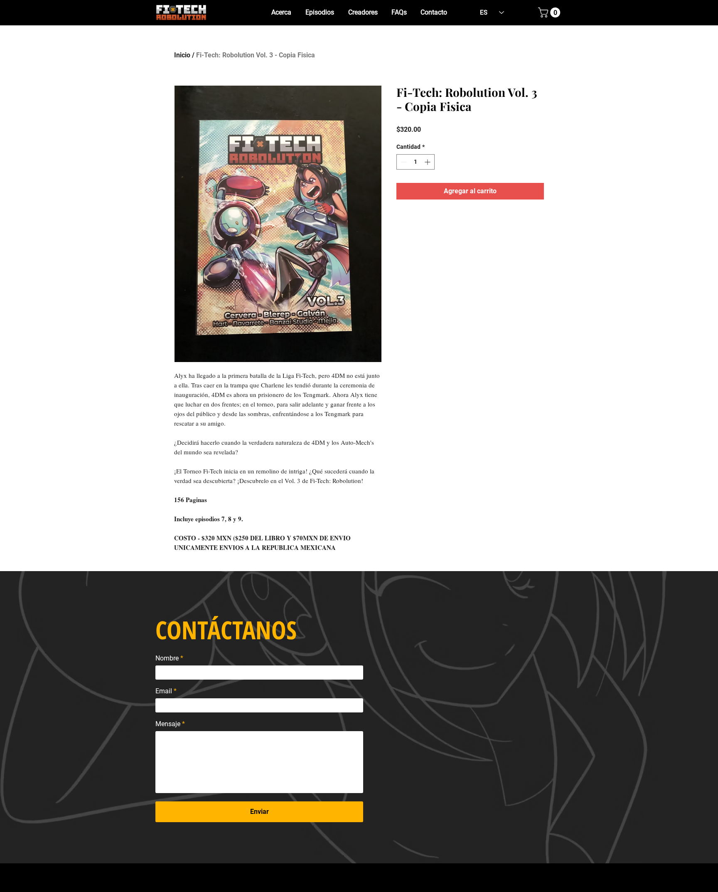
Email (163, 691)
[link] (550, 12)
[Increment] (428, 162)
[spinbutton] (415, 162)
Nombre (167, 658)
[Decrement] (403, 162)
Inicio (182, 55)
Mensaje (167, 724)
